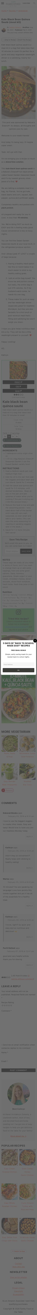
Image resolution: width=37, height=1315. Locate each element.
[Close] (35, 641)
